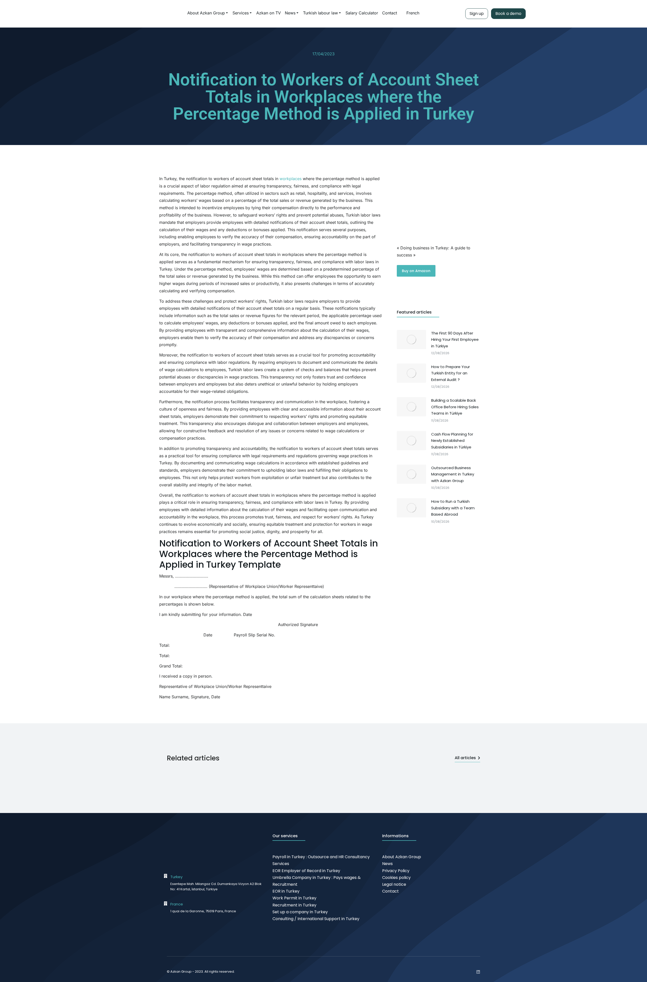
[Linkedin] (478, 972)
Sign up (477, 13)
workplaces (291, 178)
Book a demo (508, 13)
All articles (465, 758)
